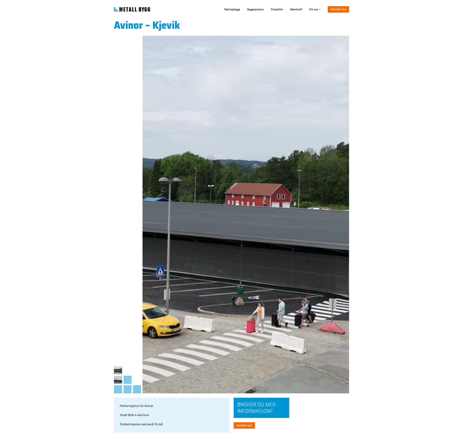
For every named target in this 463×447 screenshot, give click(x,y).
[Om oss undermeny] (319, 9)
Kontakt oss (338, 9)
